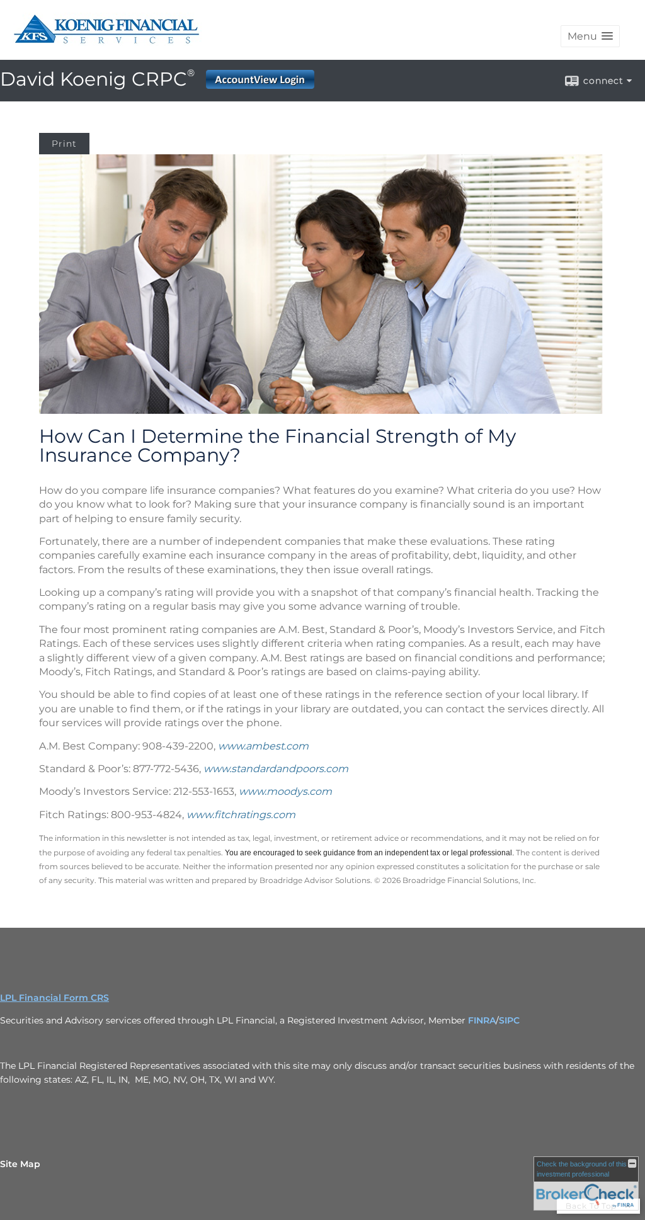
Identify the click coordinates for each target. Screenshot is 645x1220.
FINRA (482, 1020)
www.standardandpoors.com (275, 769)
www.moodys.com (285, 791)
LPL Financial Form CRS (54, 997)
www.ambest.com (263, 746)
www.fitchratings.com (240, 815)
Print (64, 143)
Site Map (20, 1164)
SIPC (509, 1020)
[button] (590, 36)
